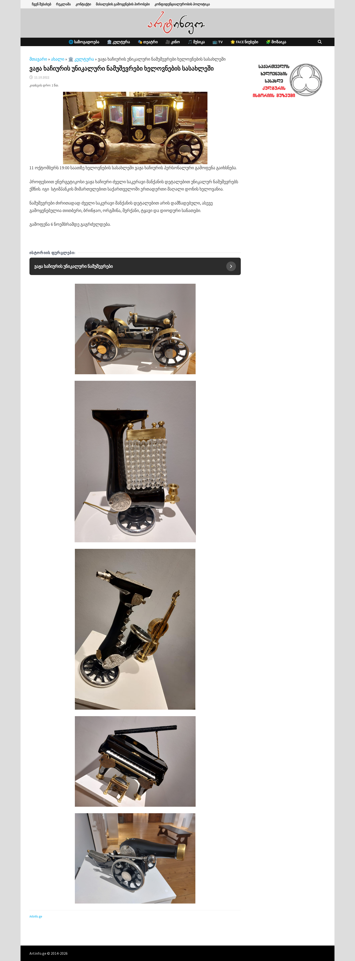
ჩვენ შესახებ (41, 4)
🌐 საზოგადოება (84, 41)
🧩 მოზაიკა (276, 41)
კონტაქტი (83, 4)
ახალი (57, 59)
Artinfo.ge (35, 916)
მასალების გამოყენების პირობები (123, 4)
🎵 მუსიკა (196, 41)
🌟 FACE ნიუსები (244, 41)
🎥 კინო (172, 41)
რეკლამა (63, 4)
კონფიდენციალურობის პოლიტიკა (182, 4)
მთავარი (38, 59)
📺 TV (218, 41)
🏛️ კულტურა (118, 41)
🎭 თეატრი (148, 41)
